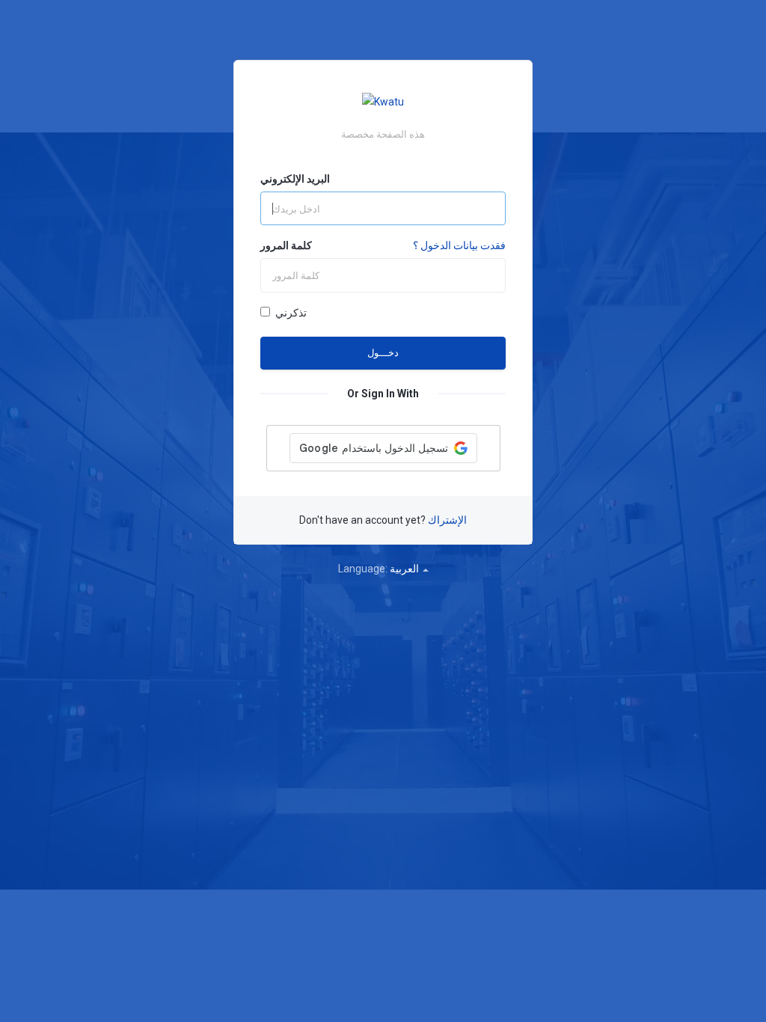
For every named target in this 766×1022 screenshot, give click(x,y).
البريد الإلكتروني (295, 179)
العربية (405, 569)
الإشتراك (447, 520)
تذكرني (291, 313)
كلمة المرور (286, 245)
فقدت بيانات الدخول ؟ (459, 245)
